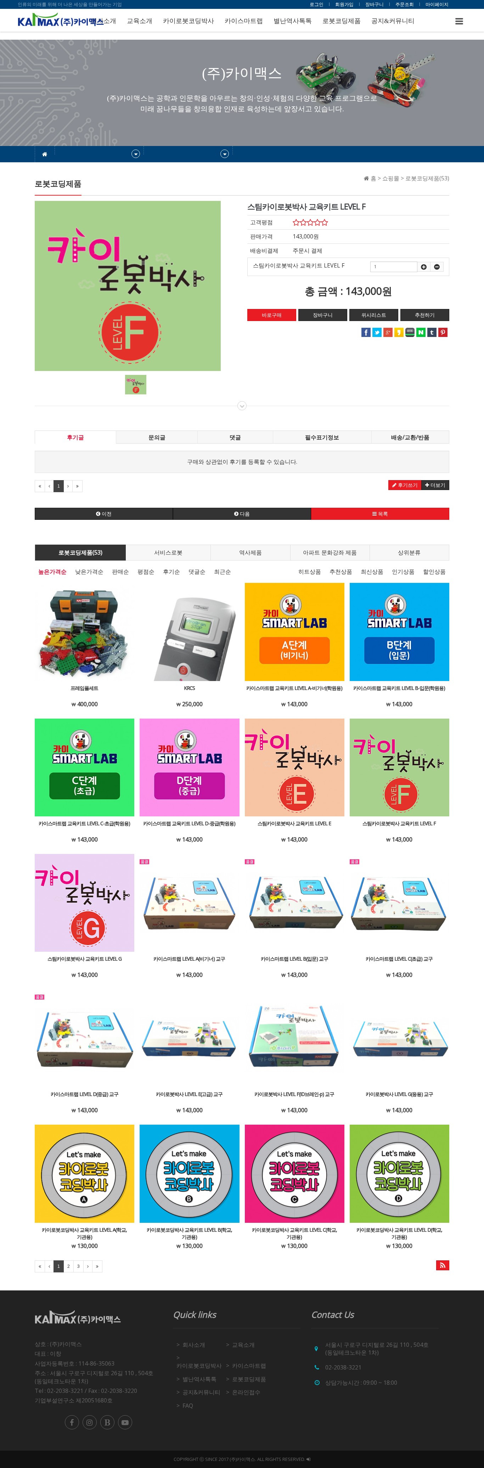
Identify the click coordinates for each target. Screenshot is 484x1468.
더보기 (437, 485)
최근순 (222, 571)
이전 (106, 514)
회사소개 (193, 1345)
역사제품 (250, 552)
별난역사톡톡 (293, 20)
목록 (382, 514)
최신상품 (372, 571)
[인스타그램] (90, 1422)
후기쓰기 (407, 485)
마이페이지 (437, 4)
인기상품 (403, 571)
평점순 (145, 571)
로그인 (316, 4)
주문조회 (404, 4)
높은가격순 (52, 571)
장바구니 (374, 4)
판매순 (120, 571)
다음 (244, 514)
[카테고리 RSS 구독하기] (442, 1265)
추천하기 (425, 315)
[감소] (437, 267)
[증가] (423, 267)
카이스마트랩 (244, 20)
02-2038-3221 (343, 1367)
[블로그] (107, 1422)
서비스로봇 (168, 552)
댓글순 (197, 571)
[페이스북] (72, 1422)
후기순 (171, 571)
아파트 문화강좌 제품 (330, 552)
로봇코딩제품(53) (80, 552)
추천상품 (341, 571)
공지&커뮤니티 (393, 20)
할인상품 (434, 571)
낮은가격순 (89, 571)
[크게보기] (128, 285)
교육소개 (139, 20)
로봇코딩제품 (341, 20)
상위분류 (409, 552)
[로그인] (308, 1459)
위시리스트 (373, 315)
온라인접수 (246, 1392)
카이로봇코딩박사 (188, 20)
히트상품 (309, 571)
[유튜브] (125, 1422)
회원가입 (344, 4)
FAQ (187, 1406)
